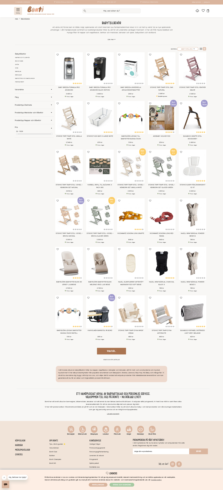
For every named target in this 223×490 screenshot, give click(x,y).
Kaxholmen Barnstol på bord (100, 330)
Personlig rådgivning (150, 2)
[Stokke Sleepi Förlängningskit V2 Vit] (192, 166)
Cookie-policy (156, 480)
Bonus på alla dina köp (64, 2)
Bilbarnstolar (82, 434)
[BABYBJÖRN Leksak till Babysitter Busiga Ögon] (131, 117)
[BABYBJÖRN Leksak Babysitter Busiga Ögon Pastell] (69, 311)
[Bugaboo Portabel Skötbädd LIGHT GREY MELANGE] (192, 311)
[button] (207, 11)
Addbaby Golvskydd (161, 136)
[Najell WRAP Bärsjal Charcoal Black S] (161, 263)
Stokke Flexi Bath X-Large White (100, 136)
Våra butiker (196, 2)
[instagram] (172, 464)
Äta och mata (19, 61)
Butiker (52, 456)
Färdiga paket (19, 82)
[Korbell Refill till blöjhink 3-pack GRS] (100, 166)
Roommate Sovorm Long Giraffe (131, 233)
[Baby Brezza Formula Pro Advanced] (69, 68)
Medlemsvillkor (22, 449)
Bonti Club (53, 452)
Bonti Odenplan (55, 459)
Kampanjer (140, 434)
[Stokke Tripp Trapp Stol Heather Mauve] (192, 68)
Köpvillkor (20, 440)
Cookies (19, 454)
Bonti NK (52, 463)
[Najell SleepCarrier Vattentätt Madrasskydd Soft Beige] (131, 263)
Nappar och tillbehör (22, 57)
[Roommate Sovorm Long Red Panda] (161, 214)
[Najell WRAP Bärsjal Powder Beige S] (192, 263)
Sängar (129, 434)
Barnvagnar (71, 434)
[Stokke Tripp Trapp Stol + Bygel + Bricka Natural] (69, 214)
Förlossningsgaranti (97, 448)
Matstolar (117, 434)
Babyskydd (94, 434)
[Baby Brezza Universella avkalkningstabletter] (131, 68)
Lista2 (201, 49)
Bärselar (18, 71)
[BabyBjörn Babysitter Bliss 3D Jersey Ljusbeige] (69, 263)
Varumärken (54, 448)
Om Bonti (53, 440)
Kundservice (95, 440)
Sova (16, 68)
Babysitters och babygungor (25, 78)
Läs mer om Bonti (113, 414)
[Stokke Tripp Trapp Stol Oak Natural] (161, 68)
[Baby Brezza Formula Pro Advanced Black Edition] (100, 68)
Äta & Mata (152, 434)
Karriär (19, 445)
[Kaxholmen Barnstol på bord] (100, 311)
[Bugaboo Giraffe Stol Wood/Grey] (192, 117)
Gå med (198, 451)
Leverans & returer (96, 456)
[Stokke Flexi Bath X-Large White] (100, 117)
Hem (16, 19)
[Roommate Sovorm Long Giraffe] (131, 214)
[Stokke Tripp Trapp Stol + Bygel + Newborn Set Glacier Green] (161, 166)
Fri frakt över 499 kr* (107, 2)
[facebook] (178, 464)
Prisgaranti (93, 459)
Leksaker (106, 434)
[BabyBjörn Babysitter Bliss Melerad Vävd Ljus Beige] (100, 263)
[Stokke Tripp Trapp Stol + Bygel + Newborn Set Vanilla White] (131, 166)
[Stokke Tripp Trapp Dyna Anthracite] (161, 311)
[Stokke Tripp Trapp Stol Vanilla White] (69, 117)
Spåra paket (94, 463)
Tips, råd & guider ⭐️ (57, 444)
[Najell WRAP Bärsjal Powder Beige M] (192, 214)
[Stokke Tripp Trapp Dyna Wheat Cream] (131, 311)
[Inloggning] (197, 10)
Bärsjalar (18, 75)
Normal (204, 49)
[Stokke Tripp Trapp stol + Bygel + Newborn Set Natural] (69, 166)
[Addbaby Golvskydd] (161, 117)
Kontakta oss (94, 467)
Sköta (17, 64)
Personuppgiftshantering (98, 452)
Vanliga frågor (94, 444)
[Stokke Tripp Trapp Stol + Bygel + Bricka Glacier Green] (100, 214)
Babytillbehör (25, 19)
